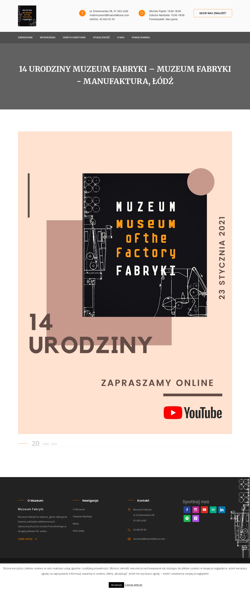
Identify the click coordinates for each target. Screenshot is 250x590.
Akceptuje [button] (116, 585)
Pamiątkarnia (141, 37)
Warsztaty (78, 530)
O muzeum (79, 509)
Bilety (76, 523)
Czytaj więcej (26, 538)
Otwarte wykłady (82, 516)
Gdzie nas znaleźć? (212, 13)
